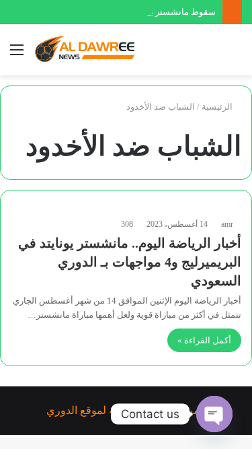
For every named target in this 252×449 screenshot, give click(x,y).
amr (227, 224)
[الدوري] (87, 50)
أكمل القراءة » (204, 340)
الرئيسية (218, 107)
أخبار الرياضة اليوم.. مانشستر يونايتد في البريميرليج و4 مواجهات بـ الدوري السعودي (129, 262)
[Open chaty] (214, 414)
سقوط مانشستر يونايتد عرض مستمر (148, 12)
